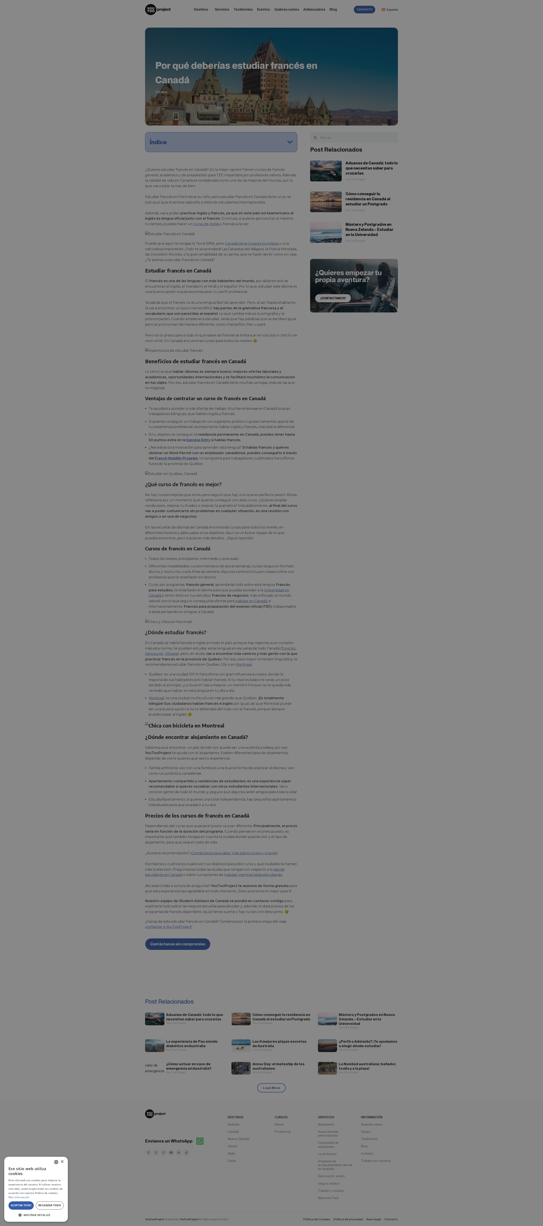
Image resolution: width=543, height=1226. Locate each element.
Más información (18, 1197)
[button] (36, 1215)
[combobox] (56, 1162)
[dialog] (36, 1189)
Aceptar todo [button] (21, 1205)
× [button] (62, 1161)
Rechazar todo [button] (49, 1205)
